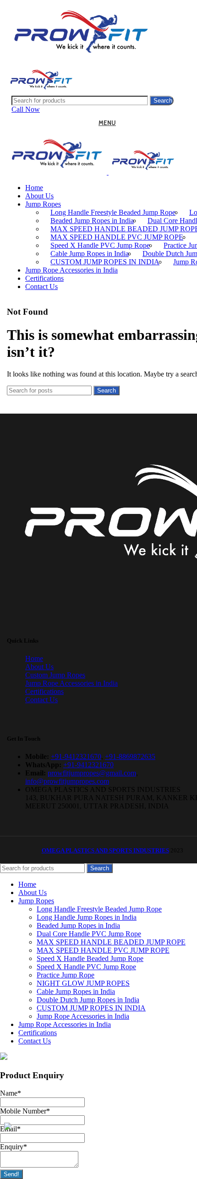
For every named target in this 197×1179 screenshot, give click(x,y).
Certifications (44, 691)
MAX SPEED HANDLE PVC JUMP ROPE (116, 237)
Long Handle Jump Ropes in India (87, 917)
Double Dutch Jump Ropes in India (88, 1000)
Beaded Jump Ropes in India (92, 220)
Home (34, 658)
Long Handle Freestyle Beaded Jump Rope (112, 212)
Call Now (25, 109)
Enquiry (13, 1147)
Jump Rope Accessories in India (71, 683)
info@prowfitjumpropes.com (67, 781)
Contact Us (41, 700)
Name (10, 1093)
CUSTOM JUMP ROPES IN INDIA (104, 262)
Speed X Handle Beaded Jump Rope (90, 958)
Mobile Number (25, 1111)
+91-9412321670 (76, 756)
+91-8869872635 (130, 756)
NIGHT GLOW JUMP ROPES (83, 983)
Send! (11, 1174)
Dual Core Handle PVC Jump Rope (89, 934)
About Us (39, 667)
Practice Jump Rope (65, 975)
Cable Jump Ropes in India (89, 253)
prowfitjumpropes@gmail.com (92, 773)
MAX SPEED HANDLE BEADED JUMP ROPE (111, 942)
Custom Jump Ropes (55, 675)
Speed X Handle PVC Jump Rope (100, 245)
